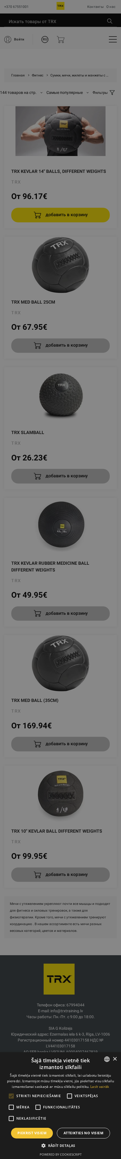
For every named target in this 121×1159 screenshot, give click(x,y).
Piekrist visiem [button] (31, 1133)
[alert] (60, 579)
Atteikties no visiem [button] (83, 1133)
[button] (60, 1145)
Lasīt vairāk (99, 1086)
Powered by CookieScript (61, 1154)
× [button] (115, 1059)
